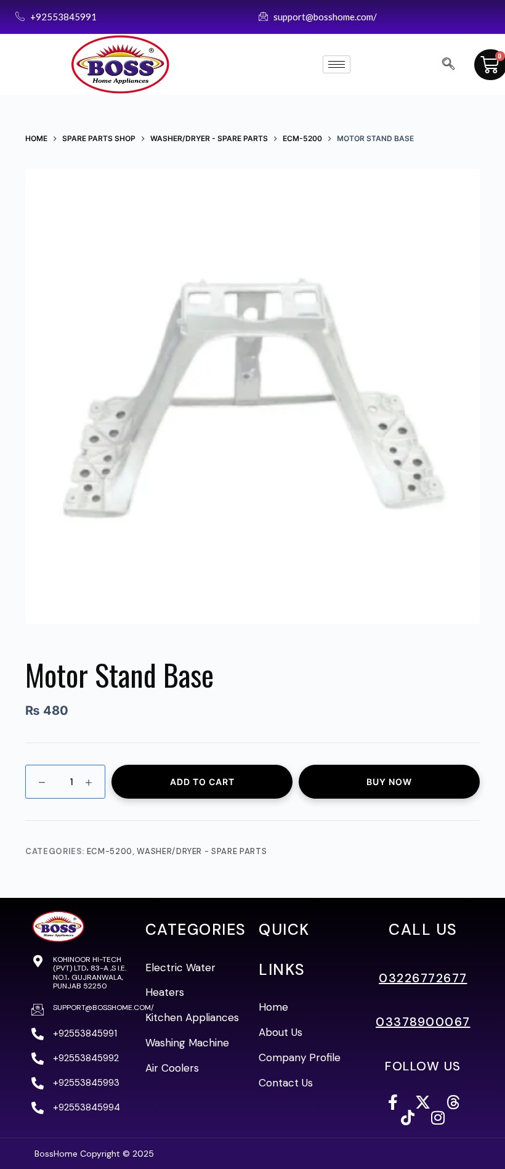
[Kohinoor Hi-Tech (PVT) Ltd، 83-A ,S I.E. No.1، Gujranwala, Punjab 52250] (37, 961)
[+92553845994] (37, 1108)
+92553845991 (85, 1033)
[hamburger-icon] (336, 64)
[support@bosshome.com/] (37, 1009)
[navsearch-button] (448, 64)
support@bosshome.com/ (103, 1007)
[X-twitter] (422, 1102)
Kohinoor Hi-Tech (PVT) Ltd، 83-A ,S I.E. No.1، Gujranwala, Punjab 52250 (89, 973)
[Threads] (453, 1102)
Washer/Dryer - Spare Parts (202, 851)
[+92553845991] (37, 1034)
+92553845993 (86, 1083)
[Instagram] (438, 1117)
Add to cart (202, 781)
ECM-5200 (109, 851)
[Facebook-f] (392, 1102)
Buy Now (389, 781)
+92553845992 (86, 1058)
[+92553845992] (37, 1059)
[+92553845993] (37, 1083)
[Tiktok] (408, 1117)
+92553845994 (86, 1107)
